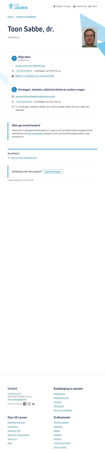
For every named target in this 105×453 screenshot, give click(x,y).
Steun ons (12, 438)
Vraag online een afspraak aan (30, 65)
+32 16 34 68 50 (23, 70)
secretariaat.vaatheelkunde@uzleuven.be (35, 96)
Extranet (57, 438)
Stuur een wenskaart (63, 410)
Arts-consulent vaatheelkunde (23, 157)
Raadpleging (59, 393)
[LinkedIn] (33, 403)
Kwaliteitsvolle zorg (16, 422)
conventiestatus (35, 133)
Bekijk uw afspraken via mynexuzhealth (34, 75)
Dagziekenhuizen (61, 397)
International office (62, 443)
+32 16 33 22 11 (14, 393)
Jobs (10, 443)
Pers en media (60, 447)
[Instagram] (29, 403)
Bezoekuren (59, 406)
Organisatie (13, 426)
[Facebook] (24, 403)
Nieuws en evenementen (18, 434)
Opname (57, 401)
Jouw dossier (81, 6)
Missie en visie (14, 430)
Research (58, 434)
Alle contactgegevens (17, 399)
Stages (57, 430)
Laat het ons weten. (53, 171)
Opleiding (58, 426)
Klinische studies (61, 422)
